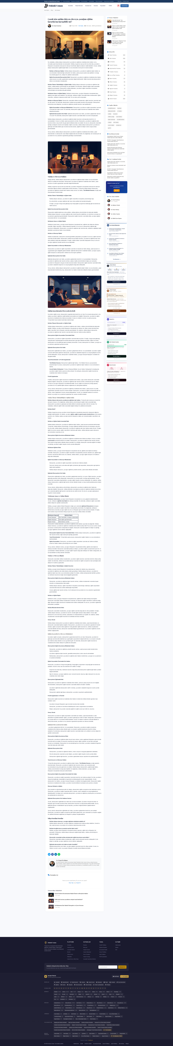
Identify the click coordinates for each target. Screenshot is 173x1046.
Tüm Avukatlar (108, 1029)
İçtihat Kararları (75, 982)
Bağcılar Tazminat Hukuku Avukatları (79, 1024)
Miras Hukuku (117, 82)
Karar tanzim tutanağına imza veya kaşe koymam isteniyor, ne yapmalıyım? (116, 153)
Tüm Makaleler (116, 259)
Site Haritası (121, 1043)
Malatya (106, 996)
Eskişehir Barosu (101, 1007)
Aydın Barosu (112, 1007)
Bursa (87, 991)
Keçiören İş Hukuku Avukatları (90, 1027)
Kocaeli (65, 994)
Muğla (81, 994)
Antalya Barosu (91, 1002)
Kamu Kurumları (79, 984)
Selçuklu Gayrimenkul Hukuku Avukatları (62, 1029)
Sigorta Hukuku (117, 88)
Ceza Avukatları (66, 1)
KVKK (110, 5)
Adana (94, 991)
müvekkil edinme (120, 119)
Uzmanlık (113, 982)
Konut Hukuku (93, 1018)
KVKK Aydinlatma (103, 956)
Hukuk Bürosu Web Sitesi (73, 959)
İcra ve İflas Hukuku (117, 75)
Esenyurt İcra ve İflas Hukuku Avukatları (102, 1022)
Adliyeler (70, 984)
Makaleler (69, 956)
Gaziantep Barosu (70, 1005)
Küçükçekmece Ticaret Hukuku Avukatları (96, 1024)
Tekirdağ (98, 996)
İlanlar (106, 982)
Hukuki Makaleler (87, 952)
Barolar (68, 952)
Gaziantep (117, 991)
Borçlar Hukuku (93, 1013)
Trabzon (114, 996)
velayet (109, 122)
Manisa (72, 996)
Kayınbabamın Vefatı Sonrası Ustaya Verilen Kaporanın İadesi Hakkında (115, 137)
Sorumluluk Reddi (103, 949)
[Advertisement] (86, 925)
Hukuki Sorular (86, 949)
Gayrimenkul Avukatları (109, 1)
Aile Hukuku (57, 10)
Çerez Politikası (102, 952)
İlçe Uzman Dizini (121, 982)
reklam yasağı (111, 116)
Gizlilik (81, 1043)
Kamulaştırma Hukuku (68, 1018)
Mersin (109, 991)
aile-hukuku (115, 122)
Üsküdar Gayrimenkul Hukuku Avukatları (62, 1024)
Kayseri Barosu (81, 1005)
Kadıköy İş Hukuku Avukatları (87, 1022)
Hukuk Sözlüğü (88, 984)
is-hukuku (119, 111)
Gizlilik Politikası (102, 945)
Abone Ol (122, 967)
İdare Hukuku (117, 78)
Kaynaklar (102, 5)
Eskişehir (119, 994)
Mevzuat (85, 947)
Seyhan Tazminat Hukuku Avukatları (105, 1027)
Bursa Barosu (101, 1002)
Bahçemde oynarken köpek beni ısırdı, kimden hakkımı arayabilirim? (115, 177)
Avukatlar (70, 5)
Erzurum (121, 996)
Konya (102, 991)
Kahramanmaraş (81, 996)
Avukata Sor (88, 5)
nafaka (109, 113)
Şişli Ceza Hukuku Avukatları (74, 1022)
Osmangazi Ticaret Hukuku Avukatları (94, 1029)
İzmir (73, 991)
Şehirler (57, 984)
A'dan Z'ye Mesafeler (99, 984)
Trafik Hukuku (99, 1016)
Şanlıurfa (89, 994)
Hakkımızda (117, 945)
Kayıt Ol (78, 882)
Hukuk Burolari (70, 947)
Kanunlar (83, 982)
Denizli (104, 994)
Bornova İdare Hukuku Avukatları (78, 1029)
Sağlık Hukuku (117, 85)
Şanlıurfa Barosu (59, 1007)
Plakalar (108, 984)
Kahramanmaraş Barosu (71, 1010)
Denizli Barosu (80, 1007)
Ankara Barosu (70, 1002)
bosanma (115, 113)
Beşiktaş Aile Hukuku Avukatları (60, 1022)
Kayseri (57, 994)
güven (109, 128)
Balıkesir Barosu (122, 1007)
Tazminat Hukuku (58, 1016)
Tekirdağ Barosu (94, 1010)
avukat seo (118, 125)
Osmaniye (72, 999)
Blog (52, 10)
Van (56, 999)
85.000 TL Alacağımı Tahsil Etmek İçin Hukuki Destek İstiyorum (115, 141)
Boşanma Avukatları (75, 1)
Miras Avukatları (99, 1)
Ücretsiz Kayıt (126, 1)
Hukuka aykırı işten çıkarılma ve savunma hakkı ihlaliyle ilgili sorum (116, 144)
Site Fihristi (116, 976)
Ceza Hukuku (117, 55)
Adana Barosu (111, 1002)
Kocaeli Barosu (91, 1005)
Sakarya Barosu (83, 1010)
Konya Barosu (121, 1002)
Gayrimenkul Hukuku (117, 68)
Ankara (65, 991)
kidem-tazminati (111, 119)
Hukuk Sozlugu (86, 956)
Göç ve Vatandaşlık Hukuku (82, 1018)
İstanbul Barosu (58, 1002)
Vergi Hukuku (117, 92)
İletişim (116, 947)
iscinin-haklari (111, 125)
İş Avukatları (91, 1)
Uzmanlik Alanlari (71, 949)
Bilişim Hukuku (117, 95)
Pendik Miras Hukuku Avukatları (113, 1024)
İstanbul (57, 991)
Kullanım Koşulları (103, 947)
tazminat (119, 108)
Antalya (80, 991)
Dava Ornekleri (86, 954)
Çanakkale (63, 999)
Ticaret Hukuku (117, 65)
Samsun (97, 994)
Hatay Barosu (91, 1007)
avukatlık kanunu (111, 108)
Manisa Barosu (58, 1010)
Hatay (111, 994)
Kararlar (96, 5)
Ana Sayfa (46, 10)
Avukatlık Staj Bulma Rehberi (89, 959)
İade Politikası (102, 954)
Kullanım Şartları (88, 1043)
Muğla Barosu (114, 1005)
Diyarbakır (73, 994)
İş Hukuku (117, 61)
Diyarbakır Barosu (103, 1005)
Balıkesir (64, 996)
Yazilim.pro (90, 1040)
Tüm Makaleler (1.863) (117, 1036)
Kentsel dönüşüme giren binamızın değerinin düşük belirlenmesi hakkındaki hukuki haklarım (115, 149)
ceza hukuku (119, 116)
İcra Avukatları (84, 1)
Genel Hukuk (117, 98)
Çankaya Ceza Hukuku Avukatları (75, 1027)
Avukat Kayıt (124, 5)
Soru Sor (117, 190)
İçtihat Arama (70, 954)
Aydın (56, 996)
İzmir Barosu (81, 1002)
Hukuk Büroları (79, 5)
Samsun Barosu (70, 1007)
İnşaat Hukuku (58, 1018)
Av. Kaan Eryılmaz (62, 860)
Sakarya (90, 996)
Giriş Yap (120, 1)
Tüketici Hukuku (117, 71)
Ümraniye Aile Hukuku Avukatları (60, 1027)
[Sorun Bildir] (118, 5)
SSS (116, 949)
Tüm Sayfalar (125, 976)
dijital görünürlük (111, 111)
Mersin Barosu (58, 1005)
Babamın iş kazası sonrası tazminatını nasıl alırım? (116, 166)
